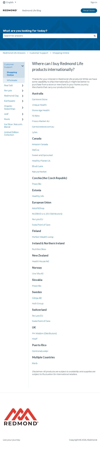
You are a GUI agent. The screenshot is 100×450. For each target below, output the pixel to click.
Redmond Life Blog (31, 10)
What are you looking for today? (25, 30)
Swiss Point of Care (41, 225)
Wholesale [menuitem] (12, 80)
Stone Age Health (41, 110)
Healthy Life (38, 196)
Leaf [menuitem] (6, 114)
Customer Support (39, 53)
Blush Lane (37, 166)
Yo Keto (36, 116)
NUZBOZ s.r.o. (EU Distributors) (47, 214)
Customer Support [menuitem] (9, 65)
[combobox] (47, 36)
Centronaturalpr (40, 351)
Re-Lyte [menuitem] (8, 90)
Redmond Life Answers (14, 53)
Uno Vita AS (37, 273)
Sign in (94, 2)
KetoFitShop (38, 208)
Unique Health (39, 105)
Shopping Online (61, 53)
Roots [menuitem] (7, 119)
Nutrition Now (39, 249)
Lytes (34, 132)
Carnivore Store (40, 99)
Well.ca (35, 150)
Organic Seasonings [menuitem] (9, 107)
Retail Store (89, 10)
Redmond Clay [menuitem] (11, 96)
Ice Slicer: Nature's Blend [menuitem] (13, 125)
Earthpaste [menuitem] (9, 101)
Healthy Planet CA (41, 161)
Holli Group (37, 303)
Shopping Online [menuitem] (12, 73)
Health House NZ (40, 261)
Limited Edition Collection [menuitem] (11, 133)
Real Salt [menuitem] (8, 85)
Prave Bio (36, 184)
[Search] (94, 36)
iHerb (34, 363)
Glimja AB (36, 298)
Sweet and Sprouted (42, 155)
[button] (23, 64)
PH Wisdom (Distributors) (44, 333)
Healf (34, 339)
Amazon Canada (40, 144)
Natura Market (39, 172)
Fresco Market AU (41, 121)
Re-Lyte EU (37, 219)
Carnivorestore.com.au (43, 127)
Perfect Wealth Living (42, 237)
